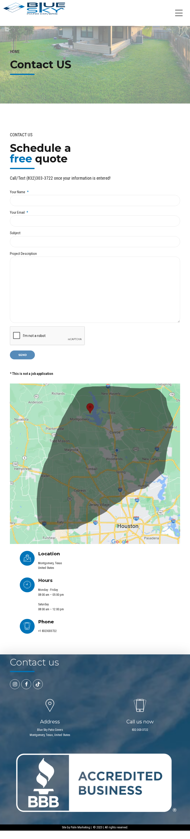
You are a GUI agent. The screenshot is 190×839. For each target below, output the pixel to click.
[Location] (27, 558)
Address (50, 722)
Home (15, 51)
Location (49, 554)
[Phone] (27, 626)
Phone (46, 622)
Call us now (140, 722)
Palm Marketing (80, 827)
